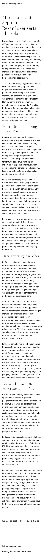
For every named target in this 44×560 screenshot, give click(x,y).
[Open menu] (40, 3)
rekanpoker (7, 156)
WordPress (26, 552)
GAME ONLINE (33, 521)
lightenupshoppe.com (12, 4)
